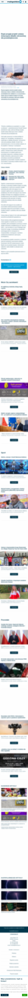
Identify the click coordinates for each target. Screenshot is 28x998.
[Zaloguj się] (25, 1)
